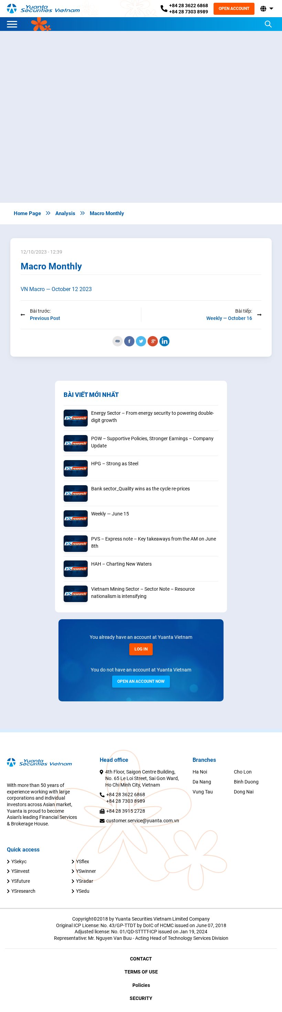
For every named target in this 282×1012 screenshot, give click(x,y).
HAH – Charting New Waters (121, 564)
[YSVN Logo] (47, 8)
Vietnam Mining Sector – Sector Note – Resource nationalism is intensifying (143, 592)
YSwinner (86, 871)
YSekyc (18, 861)
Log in (141, 649)
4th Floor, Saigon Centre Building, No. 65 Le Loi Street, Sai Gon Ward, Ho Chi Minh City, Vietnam (142, 778)
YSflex (82, 861)
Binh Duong (246, 782)
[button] (266, 9)
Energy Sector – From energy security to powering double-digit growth (152, 416)
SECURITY (141, 998)
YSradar (84, 881)
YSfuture (20, 881)
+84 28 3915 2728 (125, 811)
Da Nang (202, 782)
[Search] (268, 24)
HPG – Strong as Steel (114, 463)
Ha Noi (200, 772)
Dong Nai (243, 791)
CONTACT (141, 958)
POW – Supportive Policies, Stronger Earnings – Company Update (152, 442)
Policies (141, 985)
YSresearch (23, 891)
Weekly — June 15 (110, 513)
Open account (234, 8)
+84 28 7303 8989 (188, 11)
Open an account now (141, 681)
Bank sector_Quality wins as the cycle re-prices (140, 488)
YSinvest (20, 871)
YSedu (82, 891)
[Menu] (14, 24)
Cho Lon (243, 772)
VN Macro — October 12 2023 (56, 289)
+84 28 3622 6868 (188, 5)
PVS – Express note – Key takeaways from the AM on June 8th (153, 542)
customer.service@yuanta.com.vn (142, 820)
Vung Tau (203, 791)
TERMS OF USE (141, 972)
